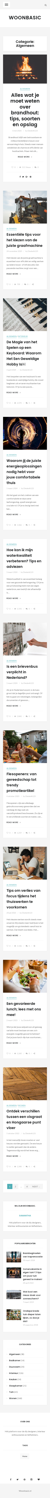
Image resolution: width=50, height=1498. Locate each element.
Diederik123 (33, 131)
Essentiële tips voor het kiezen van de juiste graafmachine (25, 240)
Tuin (11, 1392)
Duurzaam (14, 1366)
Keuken (13, 1379)
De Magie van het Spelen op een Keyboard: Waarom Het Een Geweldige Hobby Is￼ (24, 353)
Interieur (23, 336)
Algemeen (25, 89)
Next (36, 1186)
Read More (25, 157)
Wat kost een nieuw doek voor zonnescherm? (32, 1295)
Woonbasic (25, 17)
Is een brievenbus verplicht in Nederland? (22, 672)
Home (24, 1456)
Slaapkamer (15, 1385)
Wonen (22, 1105)
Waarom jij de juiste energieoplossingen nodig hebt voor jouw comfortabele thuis (24, 471)
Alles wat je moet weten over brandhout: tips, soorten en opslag (25, 110)
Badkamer (14, 1360)
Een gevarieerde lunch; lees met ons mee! (24, 1009)
